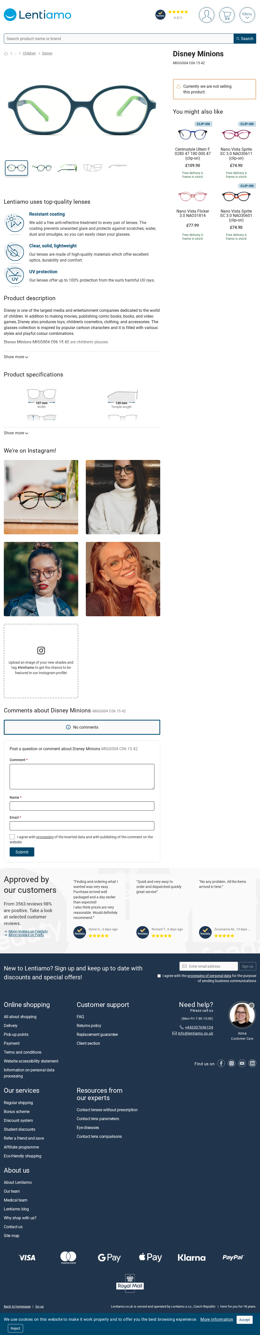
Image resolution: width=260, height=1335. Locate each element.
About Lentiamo (18, 1182)
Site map (11, 1235)
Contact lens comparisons (99, 1136)
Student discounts (19, 1129)
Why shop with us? (20, 1218)
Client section (88, 1043)
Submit (21, 852)
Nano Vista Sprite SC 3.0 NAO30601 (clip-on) (236, 216)
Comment (19, 759)
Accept (244, 1319)
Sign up (247, 966)
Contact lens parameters (98, 1118)
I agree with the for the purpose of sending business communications (209, 978)
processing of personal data (209, 975)
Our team (12, 1191)
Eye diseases (88, 1127)
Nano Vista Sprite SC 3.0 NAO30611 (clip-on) (236, 154)
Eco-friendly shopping (22, 1156)
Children (29, 53)
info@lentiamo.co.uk (195, 1033)
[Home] (6, 53)
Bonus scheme (16, 1111)
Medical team (15, 1200)
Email (15, 817)
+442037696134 (199, 1027)
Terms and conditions (22, 1052)
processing (45, 836)
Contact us (13, 1226)
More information (216, 1319)
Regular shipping (18, 1102)
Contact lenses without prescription (107, 1109)
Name (16, 797)
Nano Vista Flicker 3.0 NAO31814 (192, 213)
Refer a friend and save (24, 1138)
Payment (11, 1043)
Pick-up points (16, 1034)
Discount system (18, 1120)
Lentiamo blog (16, 1209)
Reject (15, 1328)
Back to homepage (17, 1306)
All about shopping (20, 1017)
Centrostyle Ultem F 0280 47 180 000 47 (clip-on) (193, 154)
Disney (47, 53)
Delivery (11, 1026)
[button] (16, 168)
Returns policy (89, 1026)
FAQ (80, 1017)
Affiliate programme (21, 1147)
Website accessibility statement (31, 1061)
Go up (39, 1306)
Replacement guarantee (97, 1034)
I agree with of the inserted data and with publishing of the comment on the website (81, 839)
